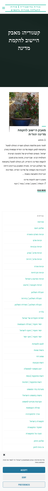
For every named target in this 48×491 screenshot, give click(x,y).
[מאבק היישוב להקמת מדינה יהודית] (24, 112)
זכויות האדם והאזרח (35, 234)
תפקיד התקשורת (35, 427)
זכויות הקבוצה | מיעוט (32, 285)
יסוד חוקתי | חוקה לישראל (31, 330)
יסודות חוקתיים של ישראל (33, 318)
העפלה (40, 184)
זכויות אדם (37, 240)
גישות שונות (39, 350)
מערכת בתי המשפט (35, 389)
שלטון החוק (39, 441)
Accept (24, 470)
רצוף (16, 184)
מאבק (33, 184)
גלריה (41, 312)
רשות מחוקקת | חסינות (32, 382)
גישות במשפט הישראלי (32, 395)
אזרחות (41, 222)
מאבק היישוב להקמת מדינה (35, 180)
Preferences (24, 484)
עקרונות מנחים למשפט (32, 401)
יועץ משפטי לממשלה (33, 369)
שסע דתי (40, 356)
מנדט (27, 184)
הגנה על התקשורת (34, 433)
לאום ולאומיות (38, 344)
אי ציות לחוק (38, 447)
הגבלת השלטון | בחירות (31, 298)
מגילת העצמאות (33, 408)
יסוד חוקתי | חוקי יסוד (32, 336)
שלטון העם (39, 228)
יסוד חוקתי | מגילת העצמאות (29, 324)
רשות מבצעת (38, 362)
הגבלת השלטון (37, 292)
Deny (24, 477)
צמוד (22, 184)
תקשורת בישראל (37, 421)
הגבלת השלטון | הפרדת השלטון (28, 304)
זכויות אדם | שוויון (34, 253)
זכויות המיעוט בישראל (34, 279)
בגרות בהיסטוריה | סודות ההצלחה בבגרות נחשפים (26, 8)
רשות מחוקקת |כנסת (35, 376)
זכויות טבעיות (36, 246)
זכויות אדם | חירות (34, 259)
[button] (4, 454)
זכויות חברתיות (37, 272)
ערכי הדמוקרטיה (33, 414)
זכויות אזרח (39, 266)
